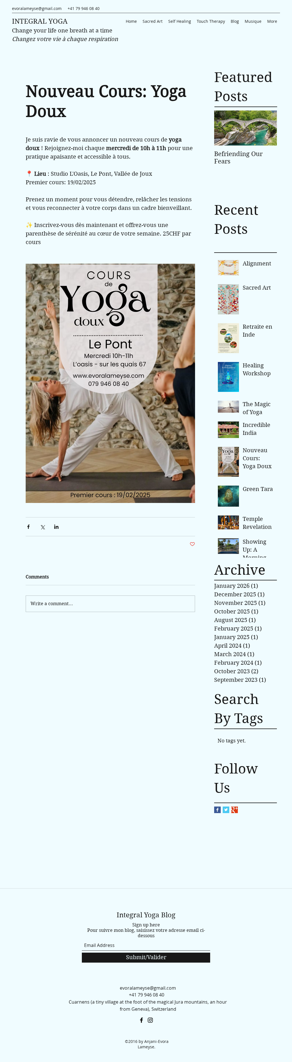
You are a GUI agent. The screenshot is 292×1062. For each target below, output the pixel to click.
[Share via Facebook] (28, 526)
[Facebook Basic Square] (217, 810)
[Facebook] (141, 1020)
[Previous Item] (223, 128)
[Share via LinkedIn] (56, 526)
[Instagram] (150, 1020)
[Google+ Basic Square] (234, 810)
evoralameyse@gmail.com (37, 8)
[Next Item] (267, 128)
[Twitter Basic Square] (226, 810)
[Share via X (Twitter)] (42, 526)
